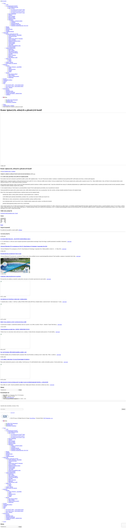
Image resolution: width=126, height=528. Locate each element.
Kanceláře (10, 53)
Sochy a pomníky (12, 39)
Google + (13, 213)
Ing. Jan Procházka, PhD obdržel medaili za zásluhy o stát (13, 352)
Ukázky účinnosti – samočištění (15, 35)
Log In (4, 521)
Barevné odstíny (11, 17)
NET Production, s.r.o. (48, 418)
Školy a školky (11, 50)
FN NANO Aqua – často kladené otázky (14, 86)
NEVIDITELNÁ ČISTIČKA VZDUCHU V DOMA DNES (14, 299)
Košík (4, 82)
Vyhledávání (3, 389)
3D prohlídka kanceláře (13, 7)
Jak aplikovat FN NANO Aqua (18, 12)
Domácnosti (10, 49)
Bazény (10, 59)
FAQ (4, 83)
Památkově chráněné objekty (14, 41)
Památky (10, 70)
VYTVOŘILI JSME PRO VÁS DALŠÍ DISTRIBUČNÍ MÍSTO (15, 359)
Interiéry (7, 72)
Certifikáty (13, 22)
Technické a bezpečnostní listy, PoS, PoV (19, 25)
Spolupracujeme (9, 29)
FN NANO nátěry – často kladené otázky (15, 84)
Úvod (4, 3)
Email (16, 213)
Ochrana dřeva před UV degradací (15, 38)
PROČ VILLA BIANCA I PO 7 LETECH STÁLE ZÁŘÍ (13, 322)
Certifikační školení (10, 31)
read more (69, 241)
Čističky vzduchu (9, 62)
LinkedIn (9, 213)
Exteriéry (8, 65)
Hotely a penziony (12, 55)
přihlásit (20, 230)
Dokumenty (10, 19)
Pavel (3, 171)
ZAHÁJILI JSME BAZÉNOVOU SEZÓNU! (11, 276)
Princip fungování (12, 13)
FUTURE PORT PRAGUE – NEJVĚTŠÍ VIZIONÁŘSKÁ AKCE (15, 239)
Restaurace (10, 56)
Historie (7, 26)
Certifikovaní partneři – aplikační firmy (14, 93)
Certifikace (8, 94)
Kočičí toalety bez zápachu (11, 63)
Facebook (3, 213)
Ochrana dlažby (11, 43)
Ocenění (7, 30)
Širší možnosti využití (12, 57)
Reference (5, 64)
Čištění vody (8, 58)
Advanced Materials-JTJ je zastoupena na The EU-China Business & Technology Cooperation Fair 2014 (24, 246)
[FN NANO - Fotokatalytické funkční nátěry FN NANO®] (3, 1)
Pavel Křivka (32, 418)
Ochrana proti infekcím (13, 52)
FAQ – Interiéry (9, 87)
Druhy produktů (11, 16)
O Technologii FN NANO (11, 5)
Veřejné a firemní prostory (13, 76)
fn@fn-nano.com (10, 397)
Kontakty (8, 89)
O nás (7, 4)
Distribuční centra (9, 91)
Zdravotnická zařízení (12, 51)
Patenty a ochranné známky (16, 20)
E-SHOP (5, 81)
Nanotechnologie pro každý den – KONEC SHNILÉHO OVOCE (15, 329)
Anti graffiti (10, 44)
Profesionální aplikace (7, 79)
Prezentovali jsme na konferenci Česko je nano (11, 253)
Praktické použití (11, 18)
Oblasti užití (5, 32)
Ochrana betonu (11, 42)
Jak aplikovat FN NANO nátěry (18, 9)
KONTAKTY (6, 88)
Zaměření (8, 28)
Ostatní (9, 71)
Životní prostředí (11, 46)
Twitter (6, 213)
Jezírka (9, 61)
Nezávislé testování (15, 23)
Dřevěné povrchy (12, 69)
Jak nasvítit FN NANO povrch (17, 11)
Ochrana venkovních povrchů (12, 33)
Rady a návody (11, 8)
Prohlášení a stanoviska (16, 24)
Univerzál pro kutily (12, 36)
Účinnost (10, 15)
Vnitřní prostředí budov (10, 48)
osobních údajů (13, 412)
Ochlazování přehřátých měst (14, 45)
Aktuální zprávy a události (9, 171)
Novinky (5, 78)
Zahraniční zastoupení (10, 92)
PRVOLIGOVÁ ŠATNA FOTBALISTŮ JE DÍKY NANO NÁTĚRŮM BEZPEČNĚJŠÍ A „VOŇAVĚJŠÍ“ (24, 382)
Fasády (9, 37)
